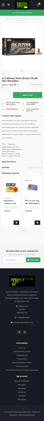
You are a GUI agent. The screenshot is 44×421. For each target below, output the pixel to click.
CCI (4, 74)
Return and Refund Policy (22, 362)
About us (22, 348)
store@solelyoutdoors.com (23, 322)
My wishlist (22, 392)
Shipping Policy (22, 355)
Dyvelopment (30, 415)
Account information (22, 381)
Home (8, 18)
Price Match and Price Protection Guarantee (22, 370)
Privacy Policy (22, 359)
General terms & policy (22, 351)
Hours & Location (22, 366)
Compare (22, 396)
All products (22, 399)
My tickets (22, 388)
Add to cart (28, 95)
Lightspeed (13, 415)
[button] (20, 230)
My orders (22, 385)
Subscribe (34, 260)
